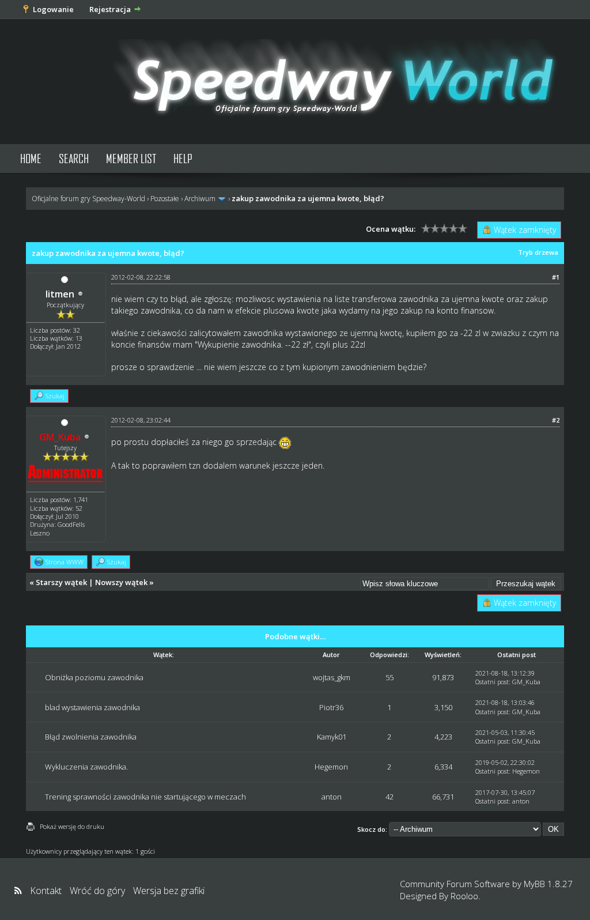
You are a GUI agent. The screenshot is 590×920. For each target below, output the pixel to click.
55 (389, 677)
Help (182, 158)
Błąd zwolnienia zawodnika (91, 737)
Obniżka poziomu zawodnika (94, 677)
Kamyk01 (331, 737)
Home (30, 158)
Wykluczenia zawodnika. (86, 766)
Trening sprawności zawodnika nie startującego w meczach (145, 796)
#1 (555, 277)
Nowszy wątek (121, 582)
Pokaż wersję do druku (72, 826)
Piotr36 (331, 707)
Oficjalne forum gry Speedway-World (88, 198)
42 (389, 796)
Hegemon (331, 766)
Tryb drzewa (538, 252)
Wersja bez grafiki (169, 890)
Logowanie (53, 9)
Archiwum (199, 198)
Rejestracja (110, 9)
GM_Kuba (526, 681)
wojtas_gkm (331, 677)
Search (74, 158)
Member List (131, 158)
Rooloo (464, 896)
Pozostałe (164, 198)
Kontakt (46, 890)
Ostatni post (492, 681)
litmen (60, 294)
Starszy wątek (61, 582)
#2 (555, 420)
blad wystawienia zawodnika (92, 707)
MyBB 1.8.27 (548, 883)
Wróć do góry (97, 890)
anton (332, 796)
